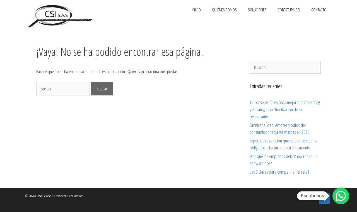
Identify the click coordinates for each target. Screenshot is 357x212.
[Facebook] (324, 198)
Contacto (318, 10)
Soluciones (257, 10)
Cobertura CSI (289, 10)
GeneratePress (75, 195)
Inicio (196, 10)
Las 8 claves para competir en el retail (279, 172)
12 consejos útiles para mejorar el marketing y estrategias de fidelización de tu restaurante (285, 109)
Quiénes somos (224, 10)
